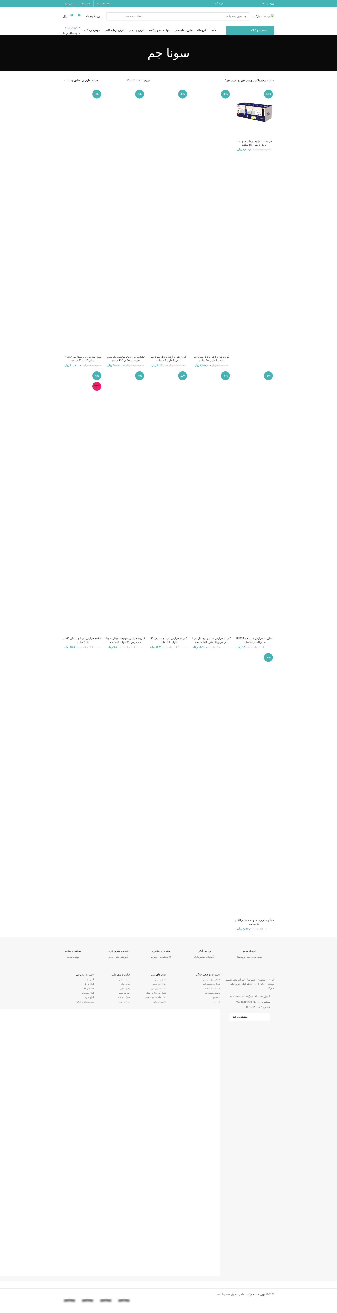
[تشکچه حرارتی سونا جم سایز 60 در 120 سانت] (82, 502)
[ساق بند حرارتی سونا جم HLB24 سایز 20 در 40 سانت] (254, 502)
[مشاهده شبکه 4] (106, 80)
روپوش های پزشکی (85, 1002)
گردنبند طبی (124, 979)
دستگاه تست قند (212, 988)
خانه (271, 80)
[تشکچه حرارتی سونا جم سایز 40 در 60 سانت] (254, 784)
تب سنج (216, 997)
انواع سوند (89, 997)
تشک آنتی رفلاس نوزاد (156, 993)
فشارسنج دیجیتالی (211, 984)
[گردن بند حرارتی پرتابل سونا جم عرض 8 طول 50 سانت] (211, 220)
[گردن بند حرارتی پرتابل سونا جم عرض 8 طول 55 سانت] (254, 113)
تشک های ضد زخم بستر (155, 997)
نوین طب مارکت (256, 1294)
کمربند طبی (124, 993)
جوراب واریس (124, 1002)
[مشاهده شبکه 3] (112, 80)
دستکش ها (89, 988)
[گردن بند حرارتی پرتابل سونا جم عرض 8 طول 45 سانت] (168, 220)
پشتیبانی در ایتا (240, 1017)
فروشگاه (219, 3)
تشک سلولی (160, 979)
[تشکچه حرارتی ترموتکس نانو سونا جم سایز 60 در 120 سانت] (125, 220)
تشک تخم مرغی (159, 984)
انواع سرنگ (89, 984)
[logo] (142, 1294)
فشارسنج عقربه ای (211, 979)
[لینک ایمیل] (130, 3)
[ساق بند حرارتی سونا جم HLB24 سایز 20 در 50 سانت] (82, 220)
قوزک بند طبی (123, 997)
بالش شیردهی (159, 1002)
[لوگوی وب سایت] (263, 15)
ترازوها (217, 1002)
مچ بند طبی (125, 984)
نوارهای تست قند (212, 993)
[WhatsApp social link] (126, 3)
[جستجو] (110, 16)
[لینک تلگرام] (122, 3)
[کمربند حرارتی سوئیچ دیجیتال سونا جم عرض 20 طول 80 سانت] (125, 502)
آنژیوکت (90, 979)
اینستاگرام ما (70, 33)
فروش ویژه (71, 27)
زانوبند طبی (125, 988)
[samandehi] (160, 1295)
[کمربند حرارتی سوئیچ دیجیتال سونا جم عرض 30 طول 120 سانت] (211, 502)
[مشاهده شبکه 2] (118, 80)
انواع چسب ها (88, 993)
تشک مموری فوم (158, 988)
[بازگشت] (194, 52)
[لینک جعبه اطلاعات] (249, 951)
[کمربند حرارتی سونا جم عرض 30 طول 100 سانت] (168, 502)
